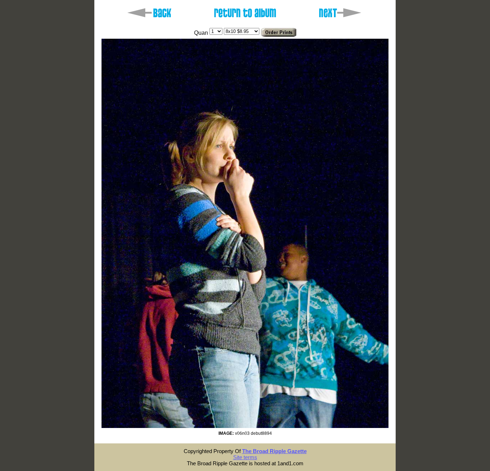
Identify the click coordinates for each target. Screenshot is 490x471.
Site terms (245, 457)
